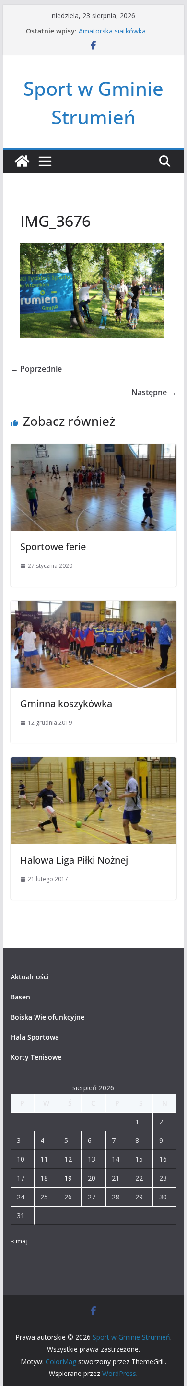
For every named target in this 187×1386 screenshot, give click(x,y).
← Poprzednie (36, 369)
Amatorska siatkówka (112, 30)
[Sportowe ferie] (93, 450)
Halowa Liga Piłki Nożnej (74, 860)
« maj (19, 1240)
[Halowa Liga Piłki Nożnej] (93, 764)
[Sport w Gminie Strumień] (22, 161)
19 (68, 1178)
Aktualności (30, 976)
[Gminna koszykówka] (93, 607)
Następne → (153, 392)
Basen (20, 996)
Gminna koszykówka (66, 703)
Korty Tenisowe (36, 1057)
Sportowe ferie (53, 546)
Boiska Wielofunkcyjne (47, 1016)
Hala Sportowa (35, 1037)
